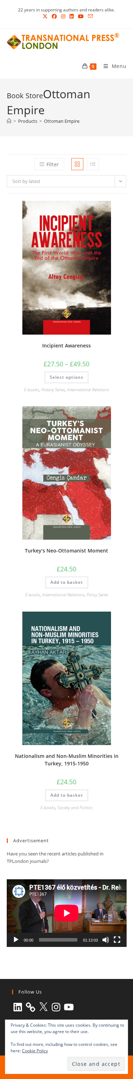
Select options (66, 377)
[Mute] (105, 939)
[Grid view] (77, 164)
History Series (53, 390)
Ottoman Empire (61, 121)
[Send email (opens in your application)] (89, 16)
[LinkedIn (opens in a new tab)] (71, 16)
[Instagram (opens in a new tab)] (63, 16)
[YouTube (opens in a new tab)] (81, 16)
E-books (31, 390)
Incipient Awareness (66, 345)
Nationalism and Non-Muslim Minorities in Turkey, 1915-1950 (66, 760)
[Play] (16, 939)
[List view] (93, 164)
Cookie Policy (35, 1051)
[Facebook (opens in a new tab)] (54, 16)
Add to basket (66, 582)
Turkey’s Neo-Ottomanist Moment (66, 550)
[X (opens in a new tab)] (45, 16)
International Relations (88, 390)
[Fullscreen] (117, 939)
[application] (67, 913)
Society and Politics (75, 808)
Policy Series (97, 595)
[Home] (9, 121)
